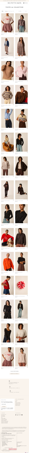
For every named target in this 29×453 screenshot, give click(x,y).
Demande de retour (17, 404)
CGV (1, 417)
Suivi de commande (17, 402)
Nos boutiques (3, 415)
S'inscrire (3, 406)
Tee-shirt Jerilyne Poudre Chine (6, 367)
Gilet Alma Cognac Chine (19, 105)
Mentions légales (3, 418)
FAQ (15, 401)
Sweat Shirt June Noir (18, 272)
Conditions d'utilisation (4, 419)
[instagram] (15, 414)
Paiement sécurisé (17, 405)
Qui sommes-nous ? (3, 414)
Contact (16, 400)
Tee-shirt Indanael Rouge (5, 248)
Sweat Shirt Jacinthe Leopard (20, 248)
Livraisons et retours (18, 403)
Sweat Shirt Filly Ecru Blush (20, 367)
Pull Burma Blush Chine (5, 81)
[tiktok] (17, 414)
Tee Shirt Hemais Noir (18, 224)
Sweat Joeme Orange (4, 272)
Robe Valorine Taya (18, 57)
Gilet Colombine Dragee (19, 81)
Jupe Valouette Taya (4, 57)
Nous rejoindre (3, 416)
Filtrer (20, 11)
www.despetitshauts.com (15, 430)
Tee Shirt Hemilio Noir (4, 224)
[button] (13, 33)
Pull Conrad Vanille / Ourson (6, 105)
